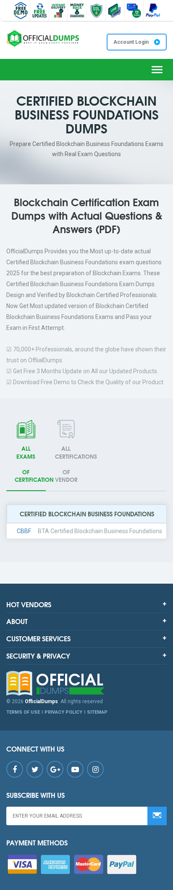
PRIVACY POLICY (63, 712)
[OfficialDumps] (43, 38)
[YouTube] (75, 769)
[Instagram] (95, 769)
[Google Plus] (55, 769)
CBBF (24, 531)
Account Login (131, 42)
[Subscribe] (157, 816)
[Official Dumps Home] (86, 683)
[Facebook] (14, 769)
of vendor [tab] (70, 464)
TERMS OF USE (23, 712)
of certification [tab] (30, 464)
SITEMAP (97, 712)
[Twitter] (34, 769)
